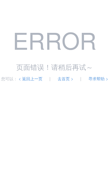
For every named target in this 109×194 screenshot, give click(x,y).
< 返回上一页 (30, 78)
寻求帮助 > (98, 78)
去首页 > (65, 78)
